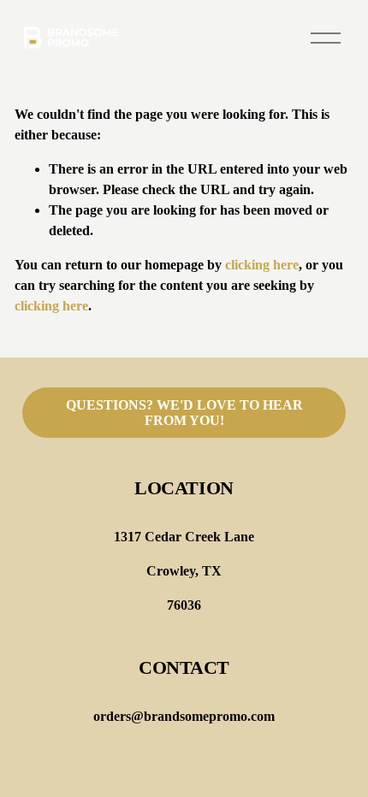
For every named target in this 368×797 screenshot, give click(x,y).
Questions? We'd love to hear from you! (184, 413)
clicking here (262, 264)
